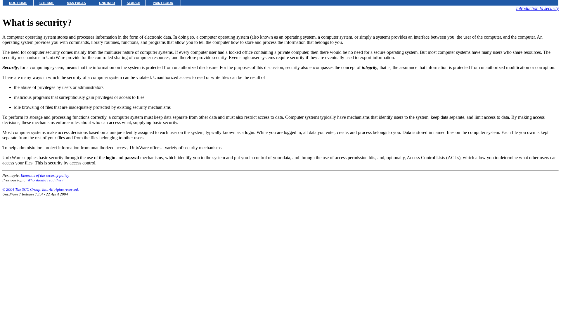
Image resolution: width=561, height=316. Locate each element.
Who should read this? (45, 180)
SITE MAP (46, 3)
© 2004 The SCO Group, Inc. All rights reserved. (40, 189)
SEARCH (133, 3)
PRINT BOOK (163, 3)
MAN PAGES (76, 3)
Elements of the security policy (45, 175)
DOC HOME (18, 3)
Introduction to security (537, 8)
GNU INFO (107, 3)
